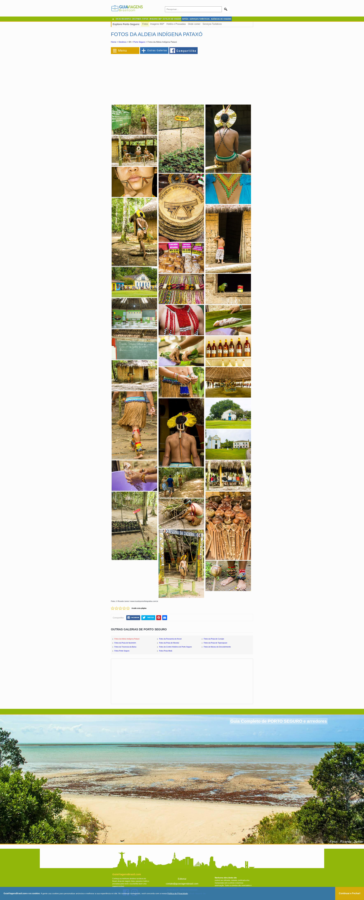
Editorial (182, 879)
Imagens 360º (157, 24)
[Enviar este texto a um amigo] (164, 618)
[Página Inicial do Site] (113, 19)
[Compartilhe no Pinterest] (159, 618)
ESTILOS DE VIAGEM (172, 19)
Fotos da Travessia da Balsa (125, 647)
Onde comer (194, 24)
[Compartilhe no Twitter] (148, 618)
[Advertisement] (142, 77)
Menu (122, 50)
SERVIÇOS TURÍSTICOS (200, 19)
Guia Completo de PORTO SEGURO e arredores (278, 721)
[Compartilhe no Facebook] (183, 50)
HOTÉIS (185, 19)
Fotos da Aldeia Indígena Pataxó (126, 639)
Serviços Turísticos (212, 24)
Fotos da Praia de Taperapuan (215, 643)
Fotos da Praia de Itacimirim (125, 643)
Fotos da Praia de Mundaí (169, 643)
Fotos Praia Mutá (165, 651)
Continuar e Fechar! (349, 893)
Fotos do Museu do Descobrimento (217, 647)
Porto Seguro (139, 42)
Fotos (145, 24)
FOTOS (145, 19)
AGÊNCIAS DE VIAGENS (221, 19)
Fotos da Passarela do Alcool (170, 639)
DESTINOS (136, 19)
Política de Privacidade (177, 893)
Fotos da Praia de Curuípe (214, 639)
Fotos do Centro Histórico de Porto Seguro (175, 647)
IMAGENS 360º (156, 19)
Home (113, 42)
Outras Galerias (157, 50)
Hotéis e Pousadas (176, 24)
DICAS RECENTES (123, 19)
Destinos (122, 42)
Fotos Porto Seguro (121, 651)
